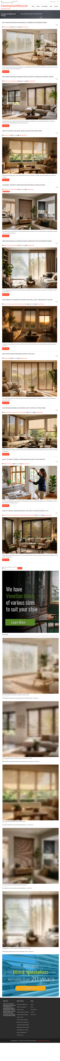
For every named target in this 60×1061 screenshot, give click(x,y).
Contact (56, 6)
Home (33, 6)
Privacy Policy (33, 1009)
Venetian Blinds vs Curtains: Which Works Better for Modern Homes (27, 241)
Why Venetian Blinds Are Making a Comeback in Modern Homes (24, 22)
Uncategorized (6, 189)
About (38, 6)
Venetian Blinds (7, 27)
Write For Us (33, 1014)
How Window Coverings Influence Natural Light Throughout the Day (27, 299)
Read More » (36, 698)
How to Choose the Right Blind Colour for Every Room (22, 131)
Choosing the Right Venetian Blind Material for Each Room (23, 185)
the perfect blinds (15, 412)
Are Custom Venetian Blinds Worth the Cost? (18, 354)
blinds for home (7, 81)
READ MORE (5, 71)
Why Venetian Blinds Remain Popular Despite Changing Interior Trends (28, 76)
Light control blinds (15, 304)
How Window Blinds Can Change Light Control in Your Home (24, 408)
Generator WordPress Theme (42, 1040)
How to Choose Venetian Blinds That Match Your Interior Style (25, 510)
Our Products (45, 6)
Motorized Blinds (15, 515)
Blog (51, 6)
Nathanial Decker (24, 27)
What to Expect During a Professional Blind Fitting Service (23, 459)
